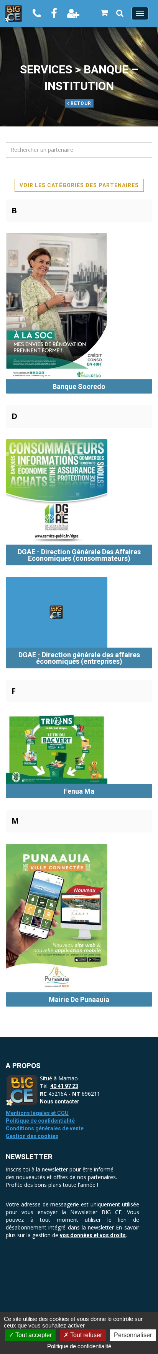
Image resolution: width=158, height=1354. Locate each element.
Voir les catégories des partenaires (79, 185)
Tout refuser (85, 1335)
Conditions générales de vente (45, 1128)
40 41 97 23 (64, 1086)
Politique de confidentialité (40, 1121)
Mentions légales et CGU (37, 1113)
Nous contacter (59, 1101)
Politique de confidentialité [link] (79, 1346)
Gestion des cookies (32, 1136)
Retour (80, 103)
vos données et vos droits (93, 1235)
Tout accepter (33, 1335)
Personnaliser (133, 1335)
